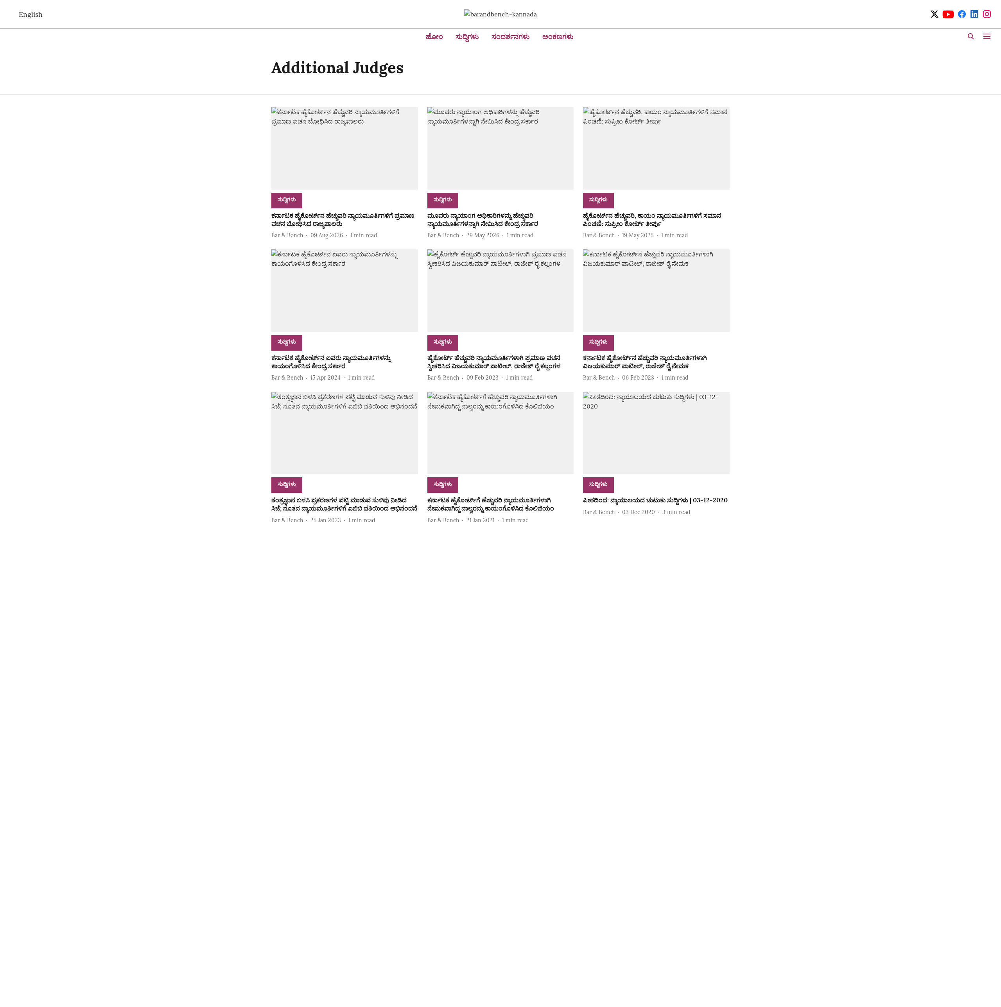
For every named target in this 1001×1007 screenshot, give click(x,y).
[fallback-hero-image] (344, 148)
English (31, 14)
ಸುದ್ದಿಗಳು (467, 36)
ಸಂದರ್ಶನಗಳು (511, 36)
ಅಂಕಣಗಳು (558, 36)
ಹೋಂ (434, 36)
